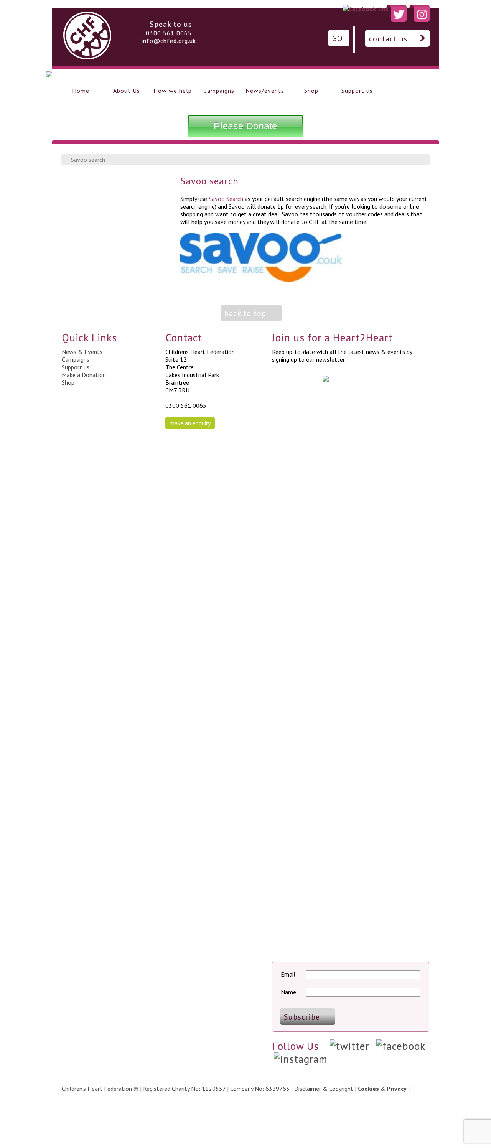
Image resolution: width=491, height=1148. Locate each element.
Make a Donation (84, 375)
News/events (265, 90)
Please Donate (245, 125)
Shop (311, 90)
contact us (388, 39)
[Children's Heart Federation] (87, 57)
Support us (357, 90)
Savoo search (88, 159)
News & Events (82, 352)
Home (80, 90)
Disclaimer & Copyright (323, 1088)
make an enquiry (190, 423)
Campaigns (218, 90)
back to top (245, 313)
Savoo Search (226, 199)
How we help (172, 90)
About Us (126, 90)
